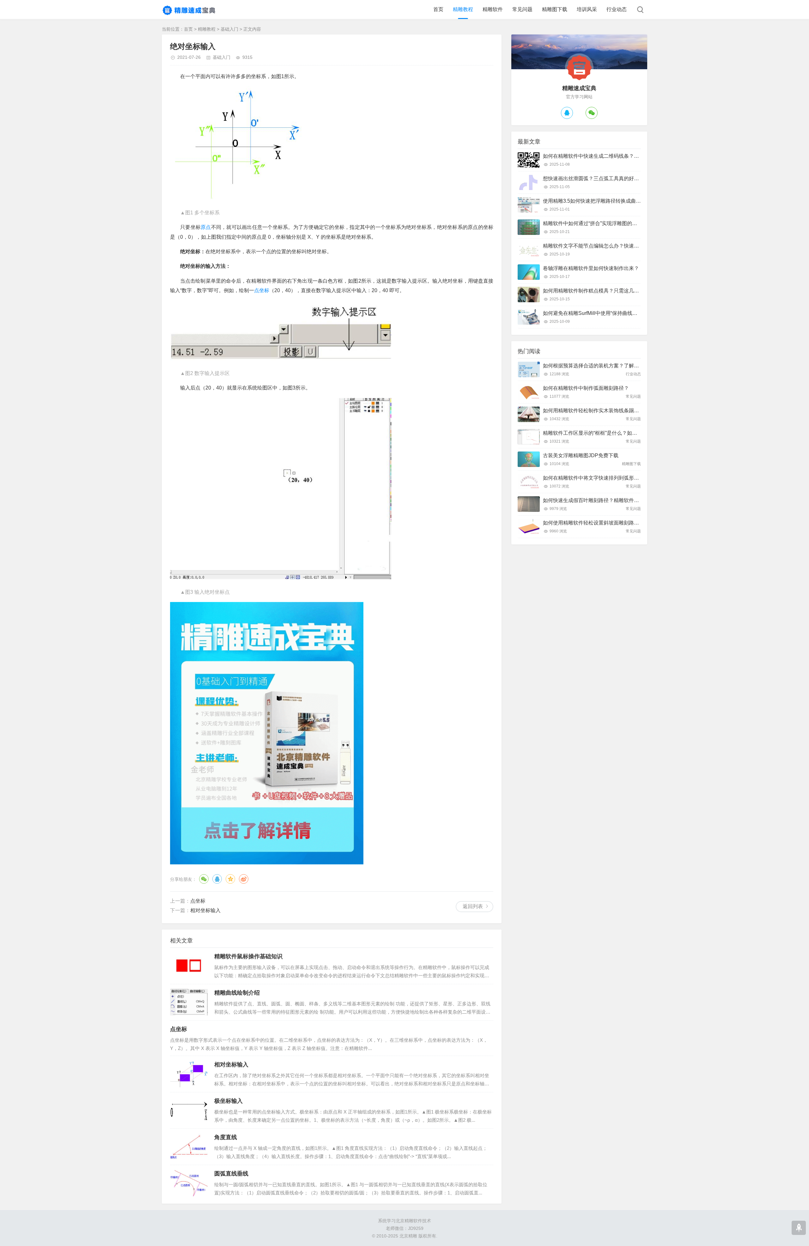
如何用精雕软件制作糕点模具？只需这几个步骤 (596, 290)
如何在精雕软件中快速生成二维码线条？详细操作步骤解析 (608, 156)
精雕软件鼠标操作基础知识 (248, 956)
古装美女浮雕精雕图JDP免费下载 (580, 455)
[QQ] (567, 113)
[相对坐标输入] (189, 1074)
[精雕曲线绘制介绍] (189, 1002)
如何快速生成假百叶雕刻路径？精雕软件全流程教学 (601, 500)
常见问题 (522, 9)
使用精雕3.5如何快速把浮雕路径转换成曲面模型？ (599, 201)
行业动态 (616, 9)
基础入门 (229, 29)
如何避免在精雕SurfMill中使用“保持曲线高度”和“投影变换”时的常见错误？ (625, 313)
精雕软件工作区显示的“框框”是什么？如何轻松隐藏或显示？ (610, 433)
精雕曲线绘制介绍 (237, 993)
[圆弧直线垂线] (189, 1183)
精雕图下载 (554, 9)
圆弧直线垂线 (231, 1173)
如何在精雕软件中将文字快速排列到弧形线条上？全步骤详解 (611, 478)
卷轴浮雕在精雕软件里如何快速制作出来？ (591, 268)
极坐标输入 (228, 1101)
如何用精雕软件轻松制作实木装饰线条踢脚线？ (596, 410)
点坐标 (261, 290)
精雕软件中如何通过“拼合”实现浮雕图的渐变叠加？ (600, 223)
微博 (243, 879)
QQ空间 (230, 879)
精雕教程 (463, 9)
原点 (206, 227)
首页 (438, 9)
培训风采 (587, 9)
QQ (217, 879)
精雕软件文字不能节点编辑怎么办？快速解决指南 (598, 246)
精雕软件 (493, 9)
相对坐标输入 (205, 910)
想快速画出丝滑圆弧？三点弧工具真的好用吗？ (596, 178)
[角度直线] (189, 1146)
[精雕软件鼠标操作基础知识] (189, 966)
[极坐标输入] (189, 1110)
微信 (204, 879)
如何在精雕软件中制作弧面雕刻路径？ (586, 388)
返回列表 (473, 906)
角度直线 (225, 1137)
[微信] (592, 113)
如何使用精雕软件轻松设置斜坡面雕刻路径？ (593, 522)
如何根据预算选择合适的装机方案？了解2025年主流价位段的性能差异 (622, 365)
